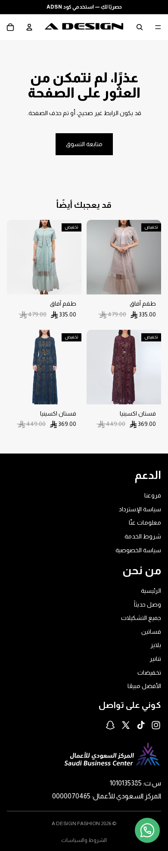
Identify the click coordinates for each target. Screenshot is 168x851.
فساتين (151, 631)
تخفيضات (149, 672)
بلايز (155, 644)
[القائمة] (158, 27)
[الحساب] (29, 27)
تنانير (155, 658)
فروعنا (152, 495)
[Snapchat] (110, 725)
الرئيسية (151, 590)
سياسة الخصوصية (138, 549)
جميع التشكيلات (141, 617)
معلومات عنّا (145, 522)
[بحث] (139, 27)
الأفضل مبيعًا (144, 685)
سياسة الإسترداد (140, 509)
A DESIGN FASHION (76, 823)
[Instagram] (156, 725)
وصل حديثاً (147, 604)
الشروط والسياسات (84, 840)
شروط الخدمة (142, 536)
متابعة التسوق (84, 144)
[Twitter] (126, 725)
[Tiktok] (141, 725)
